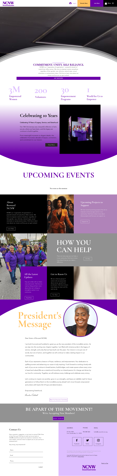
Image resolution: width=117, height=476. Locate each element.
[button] (109, 3)
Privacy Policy (81, 456)
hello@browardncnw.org (15, 437)
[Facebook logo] (76, 440)
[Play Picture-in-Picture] (95, 151)
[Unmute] (65, 151)
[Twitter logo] (87, 440)
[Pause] (62, 151)
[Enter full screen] (98, 151)
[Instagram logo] (98, 440)
